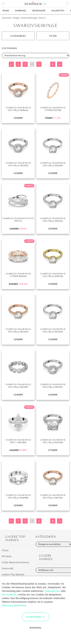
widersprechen (52, 591)
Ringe (6, 10)
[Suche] (67, 3)
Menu (3, 3)
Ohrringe (20, 10)
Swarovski (7, 568)
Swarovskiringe (29, 18)
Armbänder (38, 10)
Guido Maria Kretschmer (15, 562)
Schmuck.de (35, 3)
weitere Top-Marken (13, 574)
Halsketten (57, 10)
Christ (5, 550)
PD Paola (6, 556)
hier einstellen (9, 594)
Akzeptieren (34, 617)
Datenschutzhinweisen (14, 605)
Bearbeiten (35, 628)
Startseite (7, 18)
